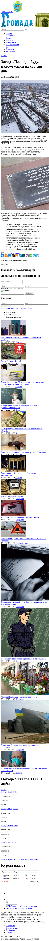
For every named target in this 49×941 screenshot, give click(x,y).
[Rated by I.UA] (11, 904)
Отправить (6, 306)
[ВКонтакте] (2, 255)
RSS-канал (10, 930)
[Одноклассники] (6, 255)
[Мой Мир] (9, 255)
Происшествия (12, 45)
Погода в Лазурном (29, 859)
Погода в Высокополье (11, 859)
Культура (10, 49)
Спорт (8, 47)
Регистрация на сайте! (10, 308)
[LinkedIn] (20, 255)
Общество (10, 36)
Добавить (29, 293)
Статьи (19, 342)
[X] (13, 255)
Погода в (9, 792)
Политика (10, 40)
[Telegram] (37, 255)
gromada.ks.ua (7, 12)
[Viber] (27, 255)
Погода (4, 790)
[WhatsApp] (30, 255)
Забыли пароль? (27, 308)
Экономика (11, 42)
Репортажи (10, 51)
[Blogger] (16, 255)
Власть (9, 38)
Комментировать (14, 253)
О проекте (10, 926)
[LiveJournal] (23, 255)
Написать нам (12, 928)
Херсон (9, 33)
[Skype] (34, 255)
